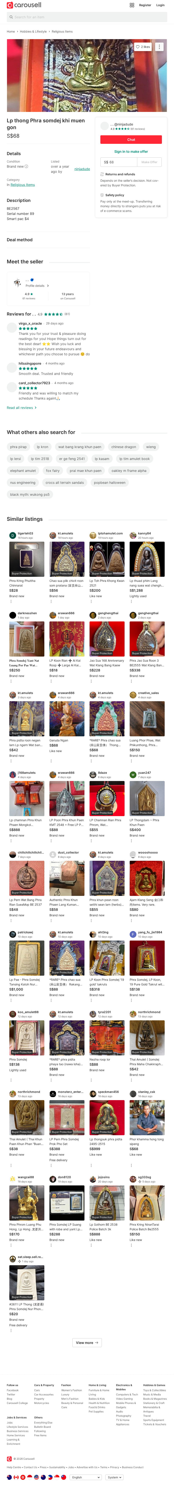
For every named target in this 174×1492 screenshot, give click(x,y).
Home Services (16, 1435)
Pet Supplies (96, 1411)
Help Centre (14, 1467)
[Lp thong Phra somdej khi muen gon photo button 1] (87, 75)
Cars (37, 1390)
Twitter (11, 1394)
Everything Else (43, 1422)
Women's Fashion (71, 1390)
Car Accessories (43, 1394)
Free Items (40, 1435)
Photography (123, 1415)
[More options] (11, 602)
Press (43, 1467)
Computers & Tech (127, 1394)
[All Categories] (132, 5)
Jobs (10, 1422)
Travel (147, 1415)
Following (40, 1431)
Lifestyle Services (17, 1426)
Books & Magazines (155, 1398)
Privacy (114, 1467)
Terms (103, 1467)
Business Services (17, 1431)
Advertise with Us (87, 1467)
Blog (9, 1398)
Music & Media (152, 1394)
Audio (119, 1411)
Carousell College (17, 1403)
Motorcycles (41, 1403)
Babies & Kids (97, 1398)
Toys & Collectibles (154, 1390)
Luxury (65, 1394)
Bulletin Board (42, 1426)
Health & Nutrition (99, 1403)
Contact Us (30, 1467)
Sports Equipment (153, 1420)
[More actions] (159, 47)
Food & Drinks (97, 1407)
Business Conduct (132, 1467)
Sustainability (57, 1467)
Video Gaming (124, 1398)
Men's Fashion (70, 1398)
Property (39, 1398)
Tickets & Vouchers (154, 1424)
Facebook (13, 1390)
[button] (55, 285)
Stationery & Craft (153, 1403)
